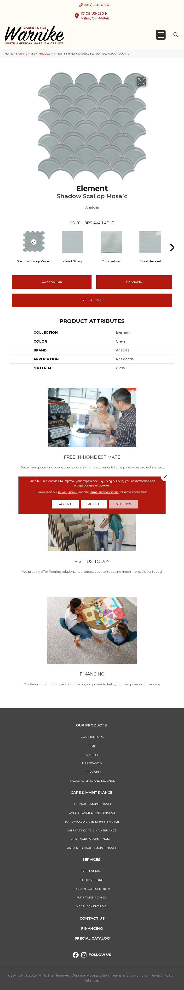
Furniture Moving (92, 897)
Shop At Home (92, 880)
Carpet (92, 754)
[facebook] (75, 955)
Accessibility (97, 975)
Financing (92, 928)
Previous (12, 240)
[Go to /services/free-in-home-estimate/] (92, 429)
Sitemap (92, 980)
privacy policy (67, 492)
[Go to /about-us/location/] (92, 533)
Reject (94, 504)
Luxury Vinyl (92, 772)
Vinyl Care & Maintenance (92, 839)
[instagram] (84, 955)
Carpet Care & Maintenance (92, 812)
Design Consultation (92, 889)
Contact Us (52, 281)
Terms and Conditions (129, 975)
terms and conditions (104, 492)
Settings (123, 504)
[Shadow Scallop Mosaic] (33, 242)
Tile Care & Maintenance (92, 804)
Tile (32, 53)
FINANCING (134, 281)
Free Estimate (92, 871)
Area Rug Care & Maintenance (92, 848)
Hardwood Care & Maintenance (92, 821)
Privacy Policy (162, 975)
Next (172, 240)
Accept (65, 504)
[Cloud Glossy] (72, 242)
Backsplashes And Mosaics (92, 780)
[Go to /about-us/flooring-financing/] (92, 642)
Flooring (22, 53)
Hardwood (92, 763)
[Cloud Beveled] (150, 242)
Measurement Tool (92, 906)
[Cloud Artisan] (111, 242)
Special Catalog (92, 938)
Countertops (92, 736)
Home (9, 53)
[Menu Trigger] (161, 35)
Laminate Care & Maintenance (92, 830)
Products (44, 53)
